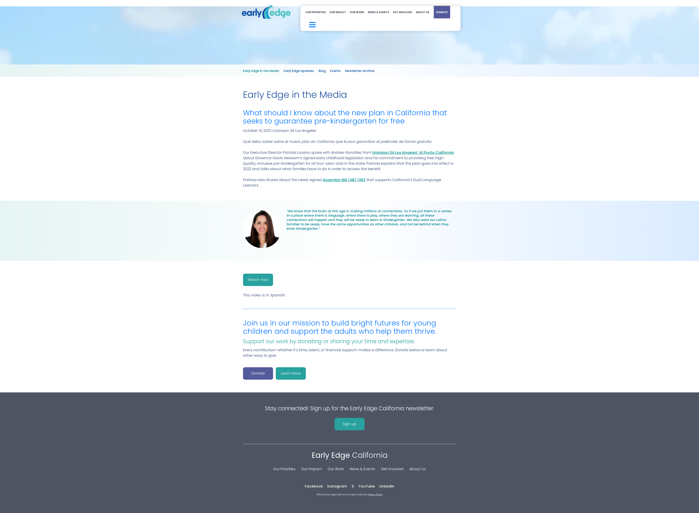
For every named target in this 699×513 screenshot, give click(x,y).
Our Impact (337, 12)
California (350, 455)
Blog (322, 71)
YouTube (366, 486)
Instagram (337, 486)
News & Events (378, 12)
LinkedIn (386, 486)
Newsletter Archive (359, 71)
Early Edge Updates (299, 71)
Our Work (357, 12)
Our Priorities (315, 12)
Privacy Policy (375, 494)
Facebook (314, 486)
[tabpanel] (349, 231)
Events (335, 71)
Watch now (258, 279)
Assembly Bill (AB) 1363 (344, 179)
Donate (442, 12)
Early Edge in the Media (261, 71)
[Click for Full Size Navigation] (307, 24)
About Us (422, 12)
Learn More (291, 373)
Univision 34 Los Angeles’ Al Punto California (413, 152)
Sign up (349, 423)
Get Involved (402, 12)
